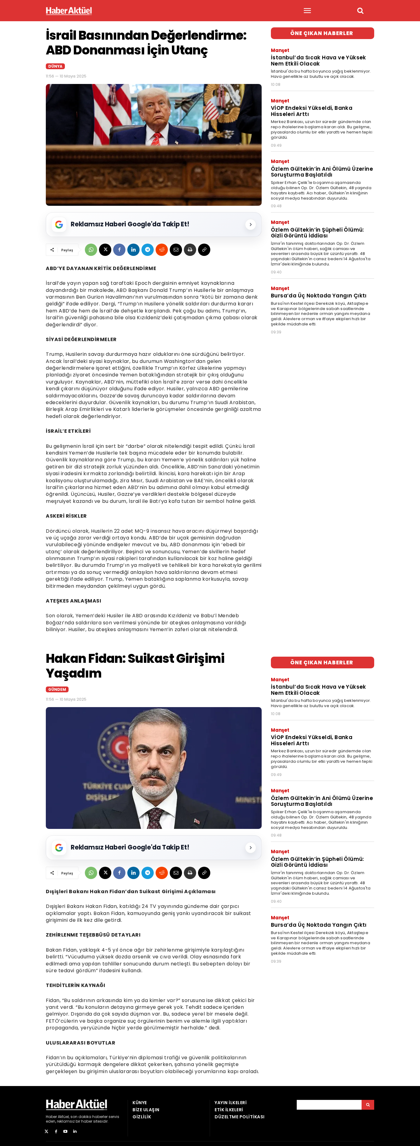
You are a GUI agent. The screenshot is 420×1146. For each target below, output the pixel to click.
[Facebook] (119, 250)
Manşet (280, 50)
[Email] (176, 250)
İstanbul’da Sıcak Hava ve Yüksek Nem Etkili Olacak (318, 60)
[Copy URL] (204, 250)
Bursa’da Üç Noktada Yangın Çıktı (319, 295)
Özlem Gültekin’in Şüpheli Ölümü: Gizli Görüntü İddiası (317, 233)
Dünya (55, 66)
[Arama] (368, 1105)
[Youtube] (65, 1131)
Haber (51, 1116)
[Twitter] (46, 1131)
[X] (105, 250)
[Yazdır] (190, 250)
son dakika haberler (89, 1116)
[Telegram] (147, 250)
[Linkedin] (133, 250)
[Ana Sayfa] (69, 10)
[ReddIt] (162, 250)
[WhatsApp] (91, 250)
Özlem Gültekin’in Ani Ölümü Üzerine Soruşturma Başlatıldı (322, 172)
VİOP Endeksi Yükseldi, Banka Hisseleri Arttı (311, 111)
